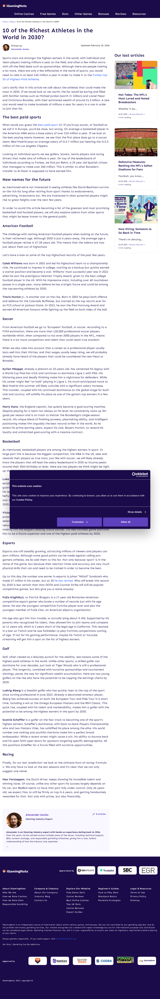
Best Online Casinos (77, 900)
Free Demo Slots (75, 892)
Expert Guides (74, 912)
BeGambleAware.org (66, 939)
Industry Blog (42, 896)
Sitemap (135, 900)
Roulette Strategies (109, 900)
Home (5, 22)
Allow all (125, 522)
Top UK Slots (73, 904)
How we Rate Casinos (14, 896)
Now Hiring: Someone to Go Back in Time (135, 230)
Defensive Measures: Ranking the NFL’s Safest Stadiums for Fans (135, 165)
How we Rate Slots (13, 900)
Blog (12, 22)
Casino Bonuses (75, 908)
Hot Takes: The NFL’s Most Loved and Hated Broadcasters (133, 98)
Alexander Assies (20, 49)
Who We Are (9, 892)
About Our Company (46, 892)
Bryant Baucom (136, 114)
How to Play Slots (108, 892)
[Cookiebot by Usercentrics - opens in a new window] (134, 474)
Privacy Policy (138, 896)
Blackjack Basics (107, 896)
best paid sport (48, 125)
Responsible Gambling (15, 904)
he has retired (64, 580)
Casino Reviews (75, 896)
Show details (135, 512)
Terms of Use (137, 892)
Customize (78, 522)
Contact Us (40, 900)
